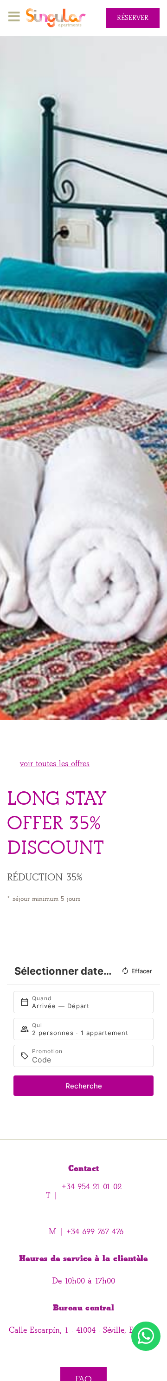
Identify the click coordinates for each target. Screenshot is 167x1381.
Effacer (141, 971)
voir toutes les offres (55, 763)
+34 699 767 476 (93, 1231)
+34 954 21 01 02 (92, 1186)
